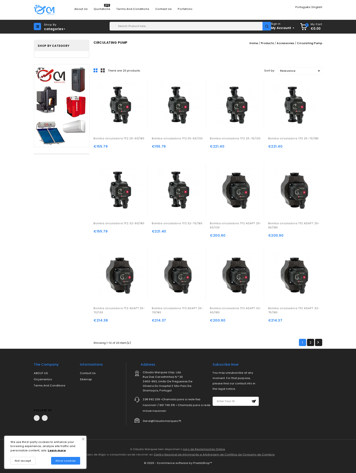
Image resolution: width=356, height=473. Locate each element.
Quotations (102, 9)
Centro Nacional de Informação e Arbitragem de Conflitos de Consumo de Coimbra (214, 455)
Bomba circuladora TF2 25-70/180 (293, 138)
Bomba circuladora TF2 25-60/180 (119, 138)
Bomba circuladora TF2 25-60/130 (177, 138)
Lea (51, 450)
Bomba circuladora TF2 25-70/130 (235, 138)
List (103, 70)
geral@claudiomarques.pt (162, 421)
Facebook (37, 418)
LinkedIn (45, 418)
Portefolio (185, 9)
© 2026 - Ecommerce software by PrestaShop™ (178, 463)
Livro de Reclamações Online (204, 449)
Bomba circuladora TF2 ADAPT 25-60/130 (235, 225)
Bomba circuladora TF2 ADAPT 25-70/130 (119, 310)
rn (55, 450)
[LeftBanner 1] (61, 105)
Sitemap (86, 379)
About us (81, 9)
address (148, 364)
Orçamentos (43, 379)
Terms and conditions (132, 9)
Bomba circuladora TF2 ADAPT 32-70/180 (294, 310)
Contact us (163, 9)
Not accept (23, 461)
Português (302, 7)
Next (318, 342)
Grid (96, 70)
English (317, 7)
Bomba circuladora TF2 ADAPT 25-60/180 (294, 225)
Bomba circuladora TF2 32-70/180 (177, 223)
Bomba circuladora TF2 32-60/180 (119, 223)
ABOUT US (41, 373)
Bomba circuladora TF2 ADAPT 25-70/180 (177, 310)
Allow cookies (65, 461)
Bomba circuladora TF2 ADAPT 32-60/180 (235, 310)
